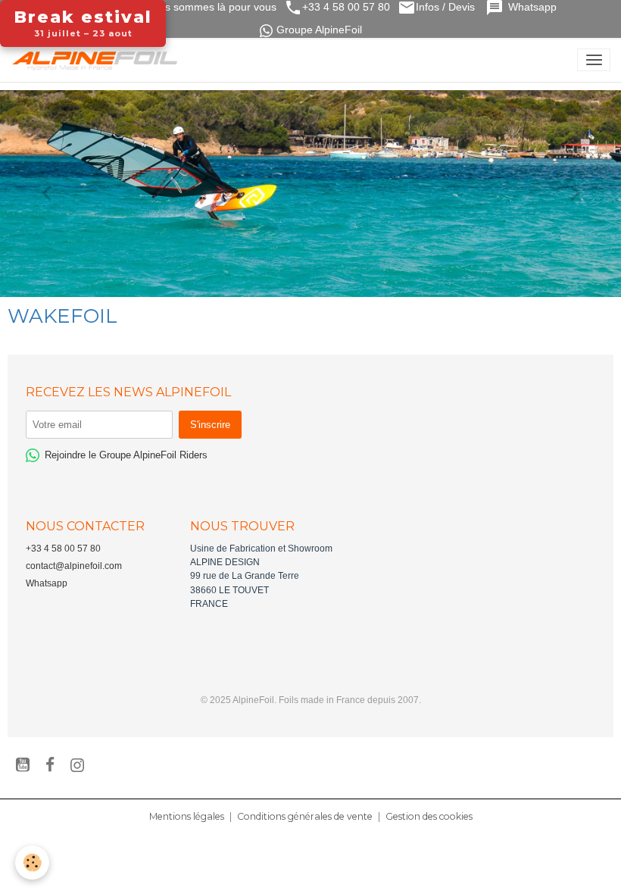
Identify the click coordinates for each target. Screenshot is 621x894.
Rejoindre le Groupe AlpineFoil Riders (126, 455)
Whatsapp (534, 7)
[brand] (98, 59)
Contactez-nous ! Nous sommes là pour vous (167, 7)
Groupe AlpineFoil (319, 30)
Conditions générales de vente (305, 816)
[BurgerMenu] (593, 59)
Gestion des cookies (429, 816)
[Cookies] (32, 863)
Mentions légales (186, 816)
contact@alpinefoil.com (74, 566)
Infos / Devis (447, 7)
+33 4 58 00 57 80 (346, 7)
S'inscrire (210, 424)
